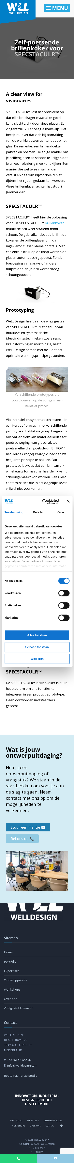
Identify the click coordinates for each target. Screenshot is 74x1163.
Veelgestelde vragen (18, 1008)
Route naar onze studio (20, 1075)
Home (8, 952)
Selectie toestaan (37, 647)
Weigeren (37, 658)
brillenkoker (54, 223)
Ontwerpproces (15, 980)
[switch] (59, 593)
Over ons (10, 999)
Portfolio (10, 961)
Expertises (11, 971)
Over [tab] (60, 512)
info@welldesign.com (22, 1065)
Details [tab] (38, 512)
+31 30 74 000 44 (19, 1060)
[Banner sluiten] (68, 501)
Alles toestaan (37, 635)
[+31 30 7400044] (18, 1158)
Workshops (12, 989)
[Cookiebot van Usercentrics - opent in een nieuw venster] (44, 501)
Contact (50, 1125)
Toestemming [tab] (14, 512)
